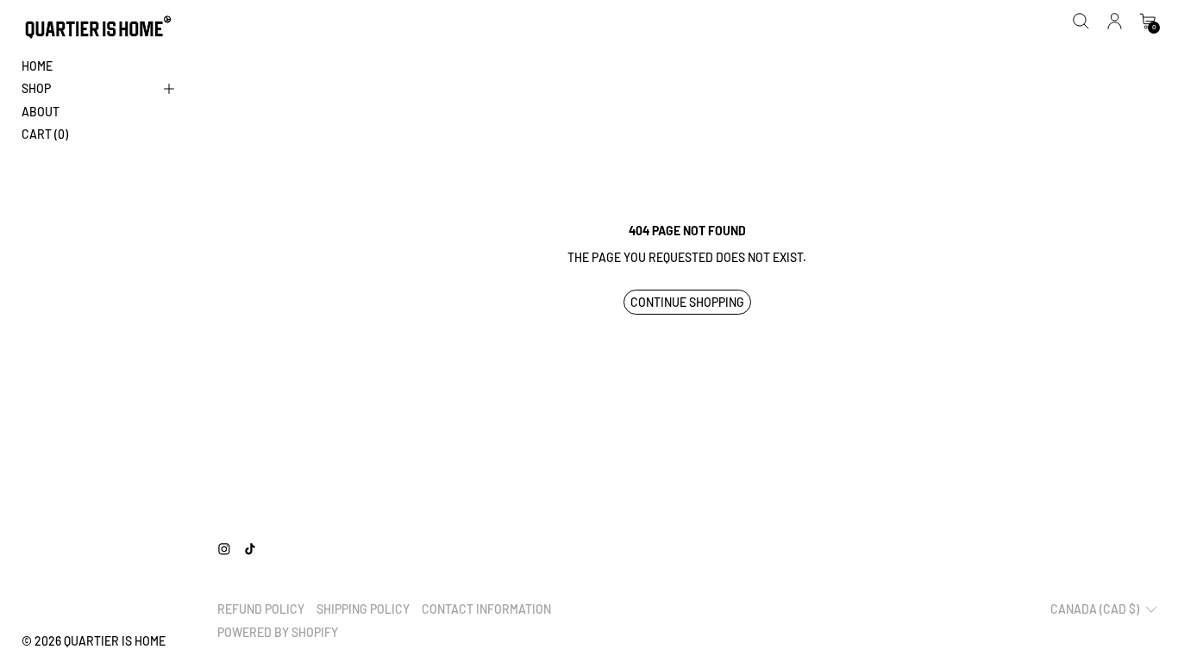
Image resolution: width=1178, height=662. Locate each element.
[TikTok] (250, 549)
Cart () (45, 134)
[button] (1081, 21)
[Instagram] (224, 549)
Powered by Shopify (277, 632)
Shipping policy (363, 609)
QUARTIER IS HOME (115, 641)
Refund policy (260, 609)
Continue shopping (687, 302)
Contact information (486, 609)
